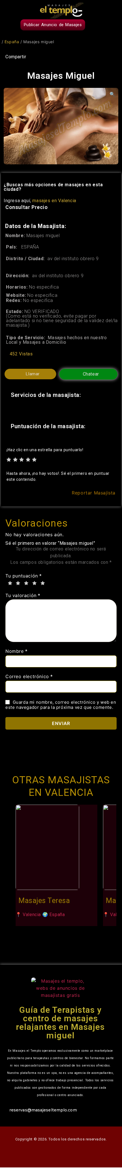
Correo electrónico (29, 676)
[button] (112, 26)
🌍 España (53, 914)
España (12, 41)
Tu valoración (22, 595)
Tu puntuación (23, 576)
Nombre (16, 651)
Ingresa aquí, (40, 200)
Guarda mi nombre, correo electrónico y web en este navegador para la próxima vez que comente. (60, 704)
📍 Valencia (28, 914)
